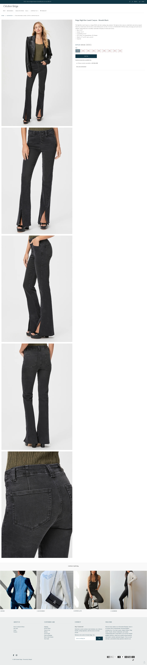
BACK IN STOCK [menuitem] (20, 10)
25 (83, 50)
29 (104, 50)
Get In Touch (47, 633)
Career (15, 630)
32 (120, 50)
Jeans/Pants (10, 15)
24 (77, 50)
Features (15, 631)
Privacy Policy (47, 628)
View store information (81, 66)
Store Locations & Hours (19, 626)
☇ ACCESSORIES (41, 611)
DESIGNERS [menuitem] (10, 10)
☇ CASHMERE (113, 611)
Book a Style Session (48, 637)
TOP (144, 662)
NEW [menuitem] (4, 10)
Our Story (16, 628)
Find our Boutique (48, 635)
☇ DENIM (2, 611)
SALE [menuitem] (26, 10)
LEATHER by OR (78, 611)
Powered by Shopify (27, 659)
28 (98, 50)
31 (114, 50)
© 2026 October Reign (17, 659)
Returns (45, 631)
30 (109, 50)
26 (88, 50)
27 (93, 50)
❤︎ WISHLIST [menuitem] (43, 10)
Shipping (46, 626)
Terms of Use (47, 630)
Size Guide (46, 638)
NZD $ (135, 1)
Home (2, 15)
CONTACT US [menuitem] (34, 10)
